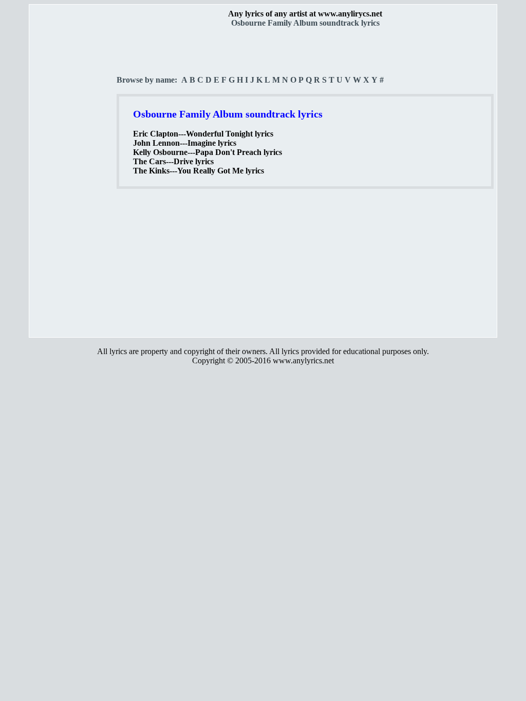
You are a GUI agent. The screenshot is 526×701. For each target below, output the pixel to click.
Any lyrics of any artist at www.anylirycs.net (305, 13)
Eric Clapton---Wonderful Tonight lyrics (203, 133)
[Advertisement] (73, 180)
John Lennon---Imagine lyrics (184, 143)
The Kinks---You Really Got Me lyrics (198, 170)
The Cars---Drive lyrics (173, 161)
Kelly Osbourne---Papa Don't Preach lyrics (207, 152)
